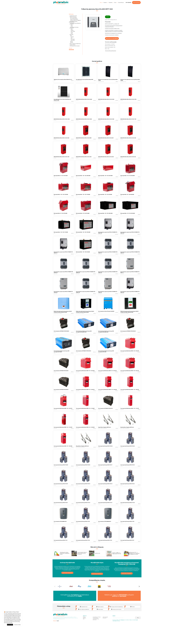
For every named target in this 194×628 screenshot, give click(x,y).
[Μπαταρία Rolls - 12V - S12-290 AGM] (86, 167)
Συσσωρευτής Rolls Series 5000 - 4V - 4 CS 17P (63, 408)
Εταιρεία (105, 2)
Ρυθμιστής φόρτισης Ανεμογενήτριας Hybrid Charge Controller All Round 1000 (63, 312)
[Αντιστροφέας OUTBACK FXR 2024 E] (63, 381)
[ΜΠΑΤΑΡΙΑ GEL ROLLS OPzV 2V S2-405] (63, 148)
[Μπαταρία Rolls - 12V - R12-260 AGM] (108, 205)
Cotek (72, 33)
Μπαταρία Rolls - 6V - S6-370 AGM (60, 213)
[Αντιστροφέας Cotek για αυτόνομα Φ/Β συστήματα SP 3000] (63, 342)
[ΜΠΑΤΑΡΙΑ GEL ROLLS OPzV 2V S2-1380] (108, 111)
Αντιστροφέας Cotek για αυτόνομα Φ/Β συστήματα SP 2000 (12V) (83, 332)
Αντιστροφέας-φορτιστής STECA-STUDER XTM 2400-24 (63, 272)
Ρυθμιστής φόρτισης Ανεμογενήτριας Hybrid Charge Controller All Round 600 (85, 312)
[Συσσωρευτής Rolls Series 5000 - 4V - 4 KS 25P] (108, 381)
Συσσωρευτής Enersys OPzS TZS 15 (61, 483)
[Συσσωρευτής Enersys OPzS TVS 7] (130, 532)
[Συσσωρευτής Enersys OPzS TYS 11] (108, 494)
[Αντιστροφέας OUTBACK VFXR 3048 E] (63, 323)
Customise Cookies (17, 624)
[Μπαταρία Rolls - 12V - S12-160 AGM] (130, 167)
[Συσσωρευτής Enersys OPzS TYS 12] (86, 494)
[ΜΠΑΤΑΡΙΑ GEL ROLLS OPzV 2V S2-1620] (86, 111)
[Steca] (92, 586)
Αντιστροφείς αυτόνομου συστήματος (73, 27)
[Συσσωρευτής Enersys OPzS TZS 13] (108, 475)
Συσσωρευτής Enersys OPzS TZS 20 (61, 464)
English (58, 620)
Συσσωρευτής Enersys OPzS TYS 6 (83, 540)
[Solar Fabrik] (102, 586)
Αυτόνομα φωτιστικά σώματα (75, 45)
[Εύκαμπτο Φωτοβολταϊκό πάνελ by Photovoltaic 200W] (130, 71)
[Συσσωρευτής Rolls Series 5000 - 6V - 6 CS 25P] (86, 362)
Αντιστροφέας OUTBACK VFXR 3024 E (128, 331)
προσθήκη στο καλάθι (112, 38)
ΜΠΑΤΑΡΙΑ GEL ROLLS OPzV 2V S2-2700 (128, 99)
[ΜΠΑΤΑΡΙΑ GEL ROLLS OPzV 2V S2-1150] (130, 111)
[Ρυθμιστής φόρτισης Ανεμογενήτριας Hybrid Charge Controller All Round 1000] (63, 303)
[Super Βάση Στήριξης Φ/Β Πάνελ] (108, 419)
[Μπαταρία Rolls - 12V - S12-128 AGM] (63, 186)
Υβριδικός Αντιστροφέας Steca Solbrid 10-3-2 (63, 79)
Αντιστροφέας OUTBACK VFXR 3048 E (61, 331)
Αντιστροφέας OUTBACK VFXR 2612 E (83, 350)
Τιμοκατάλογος (121, 2)
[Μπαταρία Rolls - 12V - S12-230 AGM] (108, 167)
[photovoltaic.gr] (60, 2)
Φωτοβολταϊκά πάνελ (73, 15)
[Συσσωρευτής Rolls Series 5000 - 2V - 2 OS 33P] (86, 419)
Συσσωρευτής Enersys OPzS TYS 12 (83, 502)
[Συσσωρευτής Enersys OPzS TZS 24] (108, 438)
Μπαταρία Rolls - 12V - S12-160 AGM (127, 175)
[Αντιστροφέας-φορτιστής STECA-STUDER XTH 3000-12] (63, 243)
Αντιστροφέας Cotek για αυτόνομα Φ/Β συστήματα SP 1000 (106, 351)
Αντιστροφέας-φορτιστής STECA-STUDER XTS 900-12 (129, 272)
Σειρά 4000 (73, 40)
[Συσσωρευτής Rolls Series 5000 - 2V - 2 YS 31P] (130, 400)
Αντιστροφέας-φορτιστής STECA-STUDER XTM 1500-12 (107, 252)
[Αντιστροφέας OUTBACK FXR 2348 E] (63, 362)
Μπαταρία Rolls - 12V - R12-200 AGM (127, 213)
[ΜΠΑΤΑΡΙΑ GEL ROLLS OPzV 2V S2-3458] (86, 91)
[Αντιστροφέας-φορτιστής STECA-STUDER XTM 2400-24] (63, 263)
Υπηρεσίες (110, 2)
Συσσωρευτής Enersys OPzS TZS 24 (105, 446)
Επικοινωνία (94, 619)
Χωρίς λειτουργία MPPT (74, 19)
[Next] (139, 586)
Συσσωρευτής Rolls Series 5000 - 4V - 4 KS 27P (85, 389)
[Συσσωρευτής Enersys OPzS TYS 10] (130, 494)
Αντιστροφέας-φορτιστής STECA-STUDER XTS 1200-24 (107, 292)
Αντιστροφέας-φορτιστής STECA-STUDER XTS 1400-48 (63, 292)
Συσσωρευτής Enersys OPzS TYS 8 (127, 521)
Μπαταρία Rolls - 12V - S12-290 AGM (83, 175)
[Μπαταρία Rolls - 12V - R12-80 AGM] (86, 243)
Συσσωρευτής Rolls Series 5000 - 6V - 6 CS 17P (129, 370)
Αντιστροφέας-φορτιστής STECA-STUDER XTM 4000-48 (85, 292)
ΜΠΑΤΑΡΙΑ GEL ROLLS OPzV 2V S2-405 (61, 156)
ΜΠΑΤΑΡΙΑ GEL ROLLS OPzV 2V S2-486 (128, 137)
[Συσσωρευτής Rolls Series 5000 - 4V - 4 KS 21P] (130, 381)
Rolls (71, 35)
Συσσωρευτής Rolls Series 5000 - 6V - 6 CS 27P (129, 350)
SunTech (71, 42)
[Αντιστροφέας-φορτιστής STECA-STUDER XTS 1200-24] (108, 283)
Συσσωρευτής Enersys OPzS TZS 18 (83, 464)
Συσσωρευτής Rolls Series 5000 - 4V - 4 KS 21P (129, 389)
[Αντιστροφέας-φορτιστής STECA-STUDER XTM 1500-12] (108, 243)
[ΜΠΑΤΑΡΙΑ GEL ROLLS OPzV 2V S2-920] (63, 129)
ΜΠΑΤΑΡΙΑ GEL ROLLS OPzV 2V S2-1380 (106, 119)
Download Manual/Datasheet (110, 50)
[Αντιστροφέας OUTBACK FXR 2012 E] (108, 400)
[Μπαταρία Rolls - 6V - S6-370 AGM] (63, 205)
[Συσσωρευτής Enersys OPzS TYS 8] (130, 513)
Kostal (72, 26)
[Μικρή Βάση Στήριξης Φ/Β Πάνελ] (86, 438)
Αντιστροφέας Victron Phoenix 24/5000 (106, 311)
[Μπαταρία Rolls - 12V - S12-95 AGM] (108, 186)
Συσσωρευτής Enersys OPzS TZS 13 (105, 483)
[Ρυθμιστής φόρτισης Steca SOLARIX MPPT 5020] (93, 22)
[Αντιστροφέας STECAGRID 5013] (63, 513)
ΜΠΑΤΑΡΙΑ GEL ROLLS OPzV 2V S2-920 (61, 137)
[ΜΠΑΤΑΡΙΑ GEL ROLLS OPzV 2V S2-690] (86, 129)
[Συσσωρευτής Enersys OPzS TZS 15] (63, 475)
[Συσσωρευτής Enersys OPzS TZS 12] (130, 475)
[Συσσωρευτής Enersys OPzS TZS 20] (63, 456)
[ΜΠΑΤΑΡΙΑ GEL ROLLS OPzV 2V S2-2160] (63, 111)
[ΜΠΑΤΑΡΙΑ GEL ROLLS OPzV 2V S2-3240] (108, 91)
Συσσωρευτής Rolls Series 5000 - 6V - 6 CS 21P (107, 370)
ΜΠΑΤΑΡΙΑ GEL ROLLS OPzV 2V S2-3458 (84, 99)
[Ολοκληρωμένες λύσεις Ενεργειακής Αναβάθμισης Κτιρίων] (56, 553)
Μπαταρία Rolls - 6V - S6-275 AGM (82, 213)
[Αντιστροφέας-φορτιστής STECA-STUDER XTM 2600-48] (86, 263)
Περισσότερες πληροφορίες (67, 572)
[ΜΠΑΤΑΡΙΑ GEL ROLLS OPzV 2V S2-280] (108, 148)
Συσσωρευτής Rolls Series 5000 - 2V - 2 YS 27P (63, 427)
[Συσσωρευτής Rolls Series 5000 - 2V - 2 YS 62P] (86, 400)
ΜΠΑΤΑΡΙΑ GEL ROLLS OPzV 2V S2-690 (83, 137)
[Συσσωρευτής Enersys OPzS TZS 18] (86, 456)
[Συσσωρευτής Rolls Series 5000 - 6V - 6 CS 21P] (108, 362)
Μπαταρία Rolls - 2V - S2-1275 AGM (60, 175)
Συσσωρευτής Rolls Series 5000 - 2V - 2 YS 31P (129, 408)
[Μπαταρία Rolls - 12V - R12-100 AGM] (86, 224)
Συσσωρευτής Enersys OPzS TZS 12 (127, 483)
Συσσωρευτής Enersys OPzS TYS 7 (60, 540)
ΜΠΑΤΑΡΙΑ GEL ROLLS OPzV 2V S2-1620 (84, 119)
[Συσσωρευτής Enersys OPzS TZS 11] (63, 494)
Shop (101, 2)
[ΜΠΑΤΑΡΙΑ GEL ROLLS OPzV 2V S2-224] (130, 148)
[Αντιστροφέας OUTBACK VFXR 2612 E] (86, 342)
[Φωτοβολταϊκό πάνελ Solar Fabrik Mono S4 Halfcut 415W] (63, 91)
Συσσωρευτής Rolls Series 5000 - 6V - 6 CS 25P (85, 370)
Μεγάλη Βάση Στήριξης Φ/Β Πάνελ (127, 427)
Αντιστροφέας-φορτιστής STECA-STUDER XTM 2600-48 (85, 272)
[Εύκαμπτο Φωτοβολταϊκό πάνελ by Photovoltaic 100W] (108, 71)
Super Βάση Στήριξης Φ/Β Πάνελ (104, 427)
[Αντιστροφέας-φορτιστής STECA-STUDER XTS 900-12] (130, 263)
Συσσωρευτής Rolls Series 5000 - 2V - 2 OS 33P (85, 427)
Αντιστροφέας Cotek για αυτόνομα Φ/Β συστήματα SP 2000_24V (106, 332)
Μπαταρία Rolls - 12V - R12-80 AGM (83, 251)
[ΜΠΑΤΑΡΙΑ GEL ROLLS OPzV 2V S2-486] (130, 129)
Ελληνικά (54, 620)
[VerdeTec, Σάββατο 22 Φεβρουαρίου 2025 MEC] (109, 553)
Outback (72, 30)
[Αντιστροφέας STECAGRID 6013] (108, 513)
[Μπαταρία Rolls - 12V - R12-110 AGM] (63, 224)
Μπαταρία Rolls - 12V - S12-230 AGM (105, 175)
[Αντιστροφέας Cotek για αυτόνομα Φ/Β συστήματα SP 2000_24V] (108, 323)
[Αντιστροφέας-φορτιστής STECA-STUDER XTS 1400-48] (63, 283)
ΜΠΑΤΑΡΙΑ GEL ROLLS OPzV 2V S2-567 (106, 137)
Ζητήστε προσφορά (136, 2)
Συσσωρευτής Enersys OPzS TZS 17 (105, 464)
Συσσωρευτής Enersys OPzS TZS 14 (83, 483)
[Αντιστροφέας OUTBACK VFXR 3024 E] (130, 323)
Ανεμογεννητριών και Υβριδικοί (75, 20)
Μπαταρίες (71, 34)
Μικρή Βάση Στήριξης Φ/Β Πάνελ (82, 446)
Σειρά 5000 (73, 39)
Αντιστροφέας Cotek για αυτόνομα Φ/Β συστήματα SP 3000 (61, 351)
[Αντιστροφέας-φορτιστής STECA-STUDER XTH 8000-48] (108, 224)
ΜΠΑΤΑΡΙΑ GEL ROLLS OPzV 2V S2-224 (128, 156)
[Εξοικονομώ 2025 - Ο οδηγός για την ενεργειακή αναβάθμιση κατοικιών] (126, 553)
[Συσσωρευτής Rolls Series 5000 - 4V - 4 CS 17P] (63, 400)
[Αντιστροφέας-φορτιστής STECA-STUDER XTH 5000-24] (130, 283)
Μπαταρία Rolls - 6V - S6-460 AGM (127, 194)
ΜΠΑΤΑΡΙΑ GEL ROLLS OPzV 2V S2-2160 (62, 119)
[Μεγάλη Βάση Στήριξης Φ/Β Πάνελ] (130, 419)
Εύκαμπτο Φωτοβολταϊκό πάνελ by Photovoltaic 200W (130, 80)
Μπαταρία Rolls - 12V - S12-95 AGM (105, 194)
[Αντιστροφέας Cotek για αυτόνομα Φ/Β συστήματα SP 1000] (108, 342)
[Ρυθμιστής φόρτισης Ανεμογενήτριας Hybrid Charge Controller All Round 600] (86, 303)
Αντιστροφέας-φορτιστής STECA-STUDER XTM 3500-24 (107, 272)
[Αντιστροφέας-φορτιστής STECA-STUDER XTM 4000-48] (86, 283)
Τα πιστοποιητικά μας (96, 618)
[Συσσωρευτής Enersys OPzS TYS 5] (108, 532)
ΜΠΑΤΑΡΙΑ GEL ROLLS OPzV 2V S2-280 (106, 156)
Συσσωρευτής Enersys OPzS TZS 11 (61, 502)
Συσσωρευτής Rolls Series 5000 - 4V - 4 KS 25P (107, 389)
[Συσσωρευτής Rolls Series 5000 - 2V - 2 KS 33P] (63, 438)
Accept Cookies (10, 624)
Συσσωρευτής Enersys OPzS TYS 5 (105, 540)
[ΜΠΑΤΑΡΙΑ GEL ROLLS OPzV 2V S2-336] (86, 148)
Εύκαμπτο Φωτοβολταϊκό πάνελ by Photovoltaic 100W (108, 80)
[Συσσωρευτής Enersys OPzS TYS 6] (86, 532)
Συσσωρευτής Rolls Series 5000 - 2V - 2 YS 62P (85, 408)
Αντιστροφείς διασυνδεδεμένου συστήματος (75, 23)
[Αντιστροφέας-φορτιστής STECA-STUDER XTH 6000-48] (130, 224)
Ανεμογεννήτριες (72, 44)
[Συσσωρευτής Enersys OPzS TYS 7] (63, 532)
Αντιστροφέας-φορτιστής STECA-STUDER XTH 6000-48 (129, 233)
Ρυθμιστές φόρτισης (100, 606)
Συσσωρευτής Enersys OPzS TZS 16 (127, 464)
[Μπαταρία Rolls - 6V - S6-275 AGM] (86, 205)
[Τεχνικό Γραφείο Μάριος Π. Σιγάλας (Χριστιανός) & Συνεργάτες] (74, 553)
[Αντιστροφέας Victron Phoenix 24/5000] (108, 303)
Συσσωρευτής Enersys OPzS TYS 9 (83, 521)
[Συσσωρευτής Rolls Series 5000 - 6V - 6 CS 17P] (130, 362)
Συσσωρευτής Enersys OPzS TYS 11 (105, 502)
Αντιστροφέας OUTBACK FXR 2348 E (61, 370)
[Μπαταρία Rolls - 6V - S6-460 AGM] (130, 186)
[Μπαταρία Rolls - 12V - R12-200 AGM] (130, 205)
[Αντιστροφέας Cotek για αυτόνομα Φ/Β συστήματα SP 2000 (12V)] (86, 323)
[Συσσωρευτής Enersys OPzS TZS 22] (130, 438)
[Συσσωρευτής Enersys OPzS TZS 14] (86, 475)
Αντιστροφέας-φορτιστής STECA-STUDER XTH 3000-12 (63, 252)
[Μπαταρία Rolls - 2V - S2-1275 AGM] (63, 167)
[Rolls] (72, 586)
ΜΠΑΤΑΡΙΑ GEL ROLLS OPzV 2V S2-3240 (106, 99)
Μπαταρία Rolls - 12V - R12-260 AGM (105, 213)
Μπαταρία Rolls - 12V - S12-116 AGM (83, 194)
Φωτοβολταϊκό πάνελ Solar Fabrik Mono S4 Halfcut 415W (62, 100)
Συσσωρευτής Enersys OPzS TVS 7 (127, 540)
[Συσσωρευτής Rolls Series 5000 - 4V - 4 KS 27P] (86, 381)
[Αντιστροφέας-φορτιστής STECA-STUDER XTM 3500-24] (108, 263)
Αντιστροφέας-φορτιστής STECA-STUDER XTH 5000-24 (129, 292)
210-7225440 (128, 2)
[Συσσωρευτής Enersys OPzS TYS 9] (86, 513)
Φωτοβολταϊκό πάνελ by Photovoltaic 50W (84, 79)
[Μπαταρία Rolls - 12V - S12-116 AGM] (86, 186)
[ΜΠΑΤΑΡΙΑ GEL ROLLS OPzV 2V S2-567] (108, 129)
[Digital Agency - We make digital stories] (97, 625)
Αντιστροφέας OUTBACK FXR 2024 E (61, 389)
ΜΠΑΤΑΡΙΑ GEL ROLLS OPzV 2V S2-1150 (128, 119)
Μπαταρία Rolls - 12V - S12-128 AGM (61, 194)
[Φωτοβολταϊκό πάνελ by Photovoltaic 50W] (86, 71)
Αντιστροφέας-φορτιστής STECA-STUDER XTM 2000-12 (130, 252)
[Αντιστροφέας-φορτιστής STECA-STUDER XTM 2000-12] (130, 243)
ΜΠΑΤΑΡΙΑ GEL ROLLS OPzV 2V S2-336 (83, 156)
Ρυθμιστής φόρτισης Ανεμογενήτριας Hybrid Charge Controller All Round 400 (129, 312)
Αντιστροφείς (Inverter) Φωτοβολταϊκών (73, 21)
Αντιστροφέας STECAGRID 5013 (60, 521)
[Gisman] (62, 586)
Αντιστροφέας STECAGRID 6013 (104, 521)
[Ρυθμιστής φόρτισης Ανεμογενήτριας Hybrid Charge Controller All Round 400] (130, 303)
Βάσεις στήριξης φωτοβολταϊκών (75, 43)
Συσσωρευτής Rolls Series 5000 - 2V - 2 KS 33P (63, 446)
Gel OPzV (72, 36)
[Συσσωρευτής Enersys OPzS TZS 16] (130, 456)
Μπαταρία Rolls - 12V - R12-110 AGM (61, 232)
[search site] (138, 618)
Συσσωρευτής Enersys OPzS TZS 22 (127, 446)
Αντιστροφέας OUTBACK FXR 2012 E (105, 408)
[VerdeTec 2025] (91, 553)
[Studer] (82, 586)
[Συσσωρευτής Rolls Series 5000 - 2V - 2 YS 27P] (63, 419)
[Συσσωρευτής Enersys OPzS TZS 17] (108, 456)
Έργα (115, 2)
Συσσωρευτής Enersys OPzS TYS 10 (127, 502)
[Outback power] (112, 586)
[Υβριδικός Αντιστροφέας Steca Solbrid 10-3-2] (63, 71)
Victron (72, 32)
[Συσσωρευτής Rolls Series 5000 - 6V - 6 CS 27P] (130, 342)
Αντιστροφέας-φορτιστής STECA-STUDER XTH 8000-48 (107, 233)
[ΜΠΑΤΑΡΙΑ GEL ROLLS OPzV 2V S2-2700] (130, 91)
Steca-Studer (73, 31)
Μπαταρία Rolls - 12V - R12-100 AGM (83, 232)
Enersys (71, 41)
